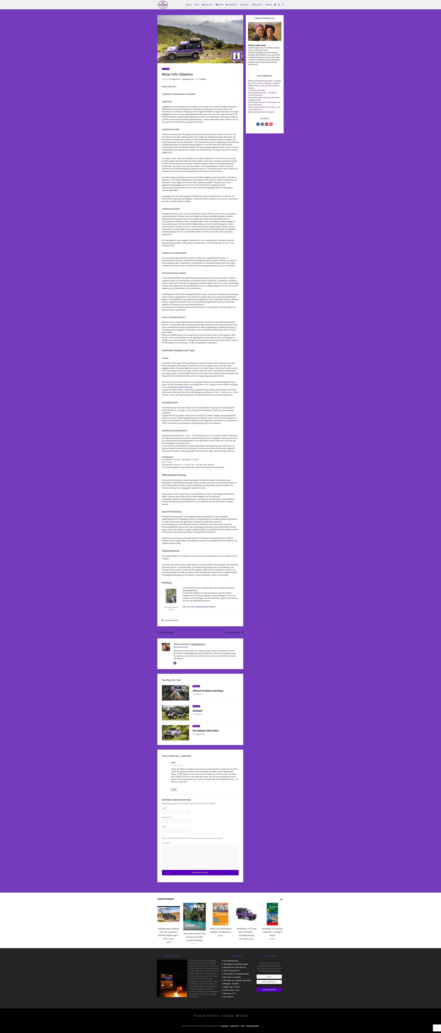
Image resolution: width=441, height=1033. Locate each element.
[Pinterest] (266, 124)
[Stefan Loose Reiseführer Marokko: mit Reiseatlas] (220, 914)
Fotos (220, 5)
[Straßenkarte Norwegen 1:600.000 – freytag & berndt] (272, 914)
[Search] (283, 5)
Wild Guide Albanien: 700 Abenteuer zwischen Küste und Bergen (195, 937)
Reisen (245, 5)
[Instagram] (262, 124)
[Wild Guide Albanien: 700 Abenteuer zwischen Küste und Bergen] (194, 916)
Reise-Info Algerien (268, 112)
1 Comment (202, 79)
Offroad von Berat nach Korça (208, 690)
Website (164, 826)
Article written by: (189, 644)
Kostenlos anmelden (269, 990)
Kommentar (166, 843)
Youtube (243, 1016)
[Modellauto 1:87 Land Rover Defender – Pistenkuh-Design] (246, 914)
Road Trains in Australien (232, 977)
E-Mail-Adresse (167, 817)
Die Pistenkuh (228, 997)
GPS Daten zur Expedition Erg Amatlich (237, 980)
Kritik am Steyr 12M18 (231, 990)
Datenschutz (234, 1026)
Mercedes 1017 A (229, 993)
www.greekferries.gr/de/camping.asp (179, 387)
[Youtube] (271, 124)
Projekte (258, 5)
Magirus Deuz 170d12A (231, 987)
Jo (248, 90)
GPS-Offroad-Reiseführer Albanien (203, 607)
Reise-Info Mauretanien (272, 97)
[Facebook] (174, 663)
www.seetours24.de (205, 395)
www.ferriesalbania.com (224, 395)
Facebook (200, 1016)
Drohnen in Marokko (258, 90)
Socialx (258, 100)
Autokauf (197, 710)
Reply (174, 789)
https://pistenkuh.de (180, 647)
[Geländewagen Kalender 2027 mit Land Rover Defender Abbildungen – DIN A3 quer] (168, 914)
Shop (269, 5)
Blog (189, 5)
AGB (242, 1026)
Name (164, 808)
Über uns (208, 5)
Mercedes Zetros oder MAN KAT (234, 967)
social (196, 5)
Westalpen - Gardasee (231, 984)
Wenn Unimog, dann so (231, 970)
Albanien (166, 69)
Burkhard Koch (188, 79)
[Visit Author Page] (166, 647)
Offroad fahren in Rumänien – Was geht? (267, 81)
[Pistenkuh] (163, 5)
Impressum (224, 1026)
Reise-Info (174, 620)
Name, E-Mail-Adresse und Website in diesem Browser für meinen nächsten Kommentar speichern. (192, 838)
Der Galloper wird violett (206, 730)
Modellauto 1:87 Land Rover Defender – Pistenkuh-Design (246, 932)
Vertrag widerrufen (252, 1026)
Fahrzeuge (232, 5)
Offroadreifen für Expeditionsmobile (236, 974)
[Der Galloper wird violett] (175, 732)
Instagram (229, 1016)
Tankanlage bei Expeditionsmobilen (235, 964)
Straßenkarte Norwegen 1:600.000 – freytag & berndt (272, 932)
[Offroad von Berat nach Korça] (175, 693)
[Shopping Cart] (279, 5)
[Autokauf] (175, 713)
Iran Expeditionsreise (230, 961)
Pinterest (214, 1016)
